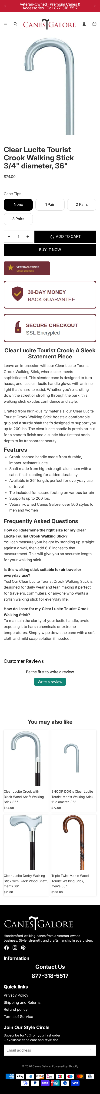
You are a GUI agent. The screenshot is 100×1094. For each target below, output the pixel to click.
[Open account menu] (84, 24)
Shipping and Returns (22, 1002)
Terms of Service (18, 1016)
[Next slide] (95, 6)
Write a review (50, 681)
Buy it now (50, 249)
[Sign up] (90, 1050)
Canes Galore (41, 1066)
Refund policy (16, 1009)
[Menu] (5, 24)
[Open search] (15, 24)
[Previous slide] (5, 6)
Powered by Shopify (65, 1066)
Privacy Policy (16, 995)
